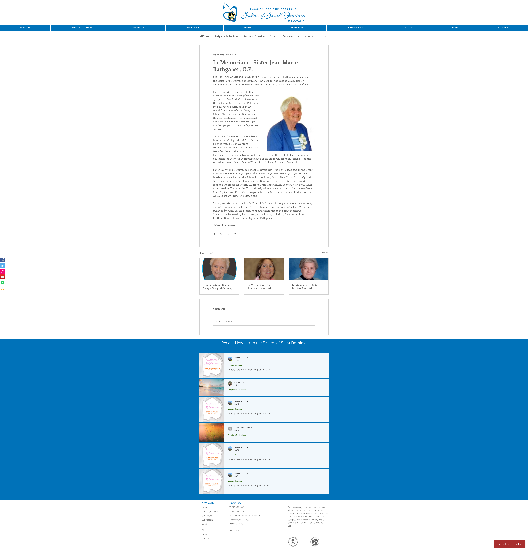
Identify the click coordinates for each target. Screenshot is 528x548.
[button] (325, 36)
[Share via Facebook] (214, 234)
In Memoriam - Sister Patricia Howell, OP (261, 286)
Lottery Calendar (235, 365)
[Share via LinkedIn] (228, 234)
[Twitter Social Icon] (2, 265)
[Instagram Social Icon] (2, 271)
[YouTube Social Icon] (2, 276)
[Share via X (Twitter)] (221, 234)
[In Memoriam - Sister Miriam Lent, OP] (308, 269)
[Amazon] (2, 288)
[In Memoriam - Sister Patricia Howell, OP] (264, 269)
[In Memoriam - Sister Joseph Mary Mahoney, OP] (219, 269)
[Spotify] (2, 282)
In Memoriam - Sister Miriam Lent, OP (305, 286)
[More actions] (313, 54)
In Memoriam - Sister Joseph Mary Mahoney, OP (217, 286)
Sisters (274, 36)
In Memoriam (291, 36)
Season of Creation (254, 36)
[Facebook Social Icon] (2, 260)
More (307, 36)
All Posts (204, 36)
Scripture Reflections (226, 36)
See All (325, 252)
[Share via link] (234, 234)
